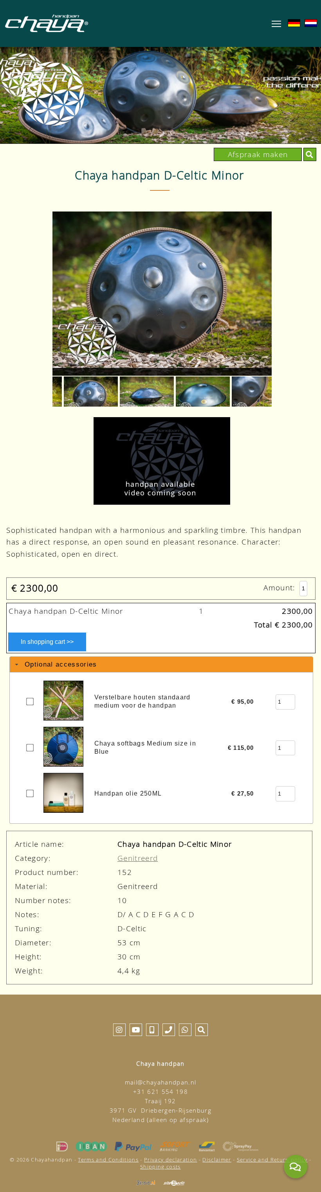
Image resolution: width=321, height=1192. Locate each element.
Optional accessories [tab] (61, 664)
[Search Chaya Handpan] (310, 154)
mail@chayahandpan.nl (161, 1082)
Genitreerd (137, 858)
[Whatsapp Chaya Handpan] (185, 1029)
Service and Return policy (272, 1159)
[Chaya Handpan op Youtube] (136, 1029)
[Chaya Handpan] (46, 23)
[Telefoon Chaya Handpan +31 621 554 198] (168, 1029)
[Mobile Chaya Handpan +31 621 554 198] (152, 1029)
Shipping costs (160, 1166)
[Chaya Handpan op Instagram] (119, 1029)
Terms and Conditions (108, 1159)
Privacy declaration (170, 1159)
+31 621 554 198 (160, 1091)
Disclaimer (216, 1159)
